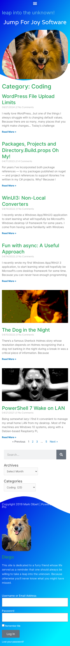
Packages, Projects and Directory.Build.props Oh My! (30, 150)
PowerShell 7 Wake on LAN (33, 408)
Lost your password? (13, 641)
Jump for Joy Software (35, 22)
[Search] (61, 454)
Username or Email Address (19, 595)
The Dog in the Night (26, 330)
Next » (54, 441)
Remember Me (12, 626)
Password (8, 610)
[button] (35, 3)
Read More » (9, 131)
